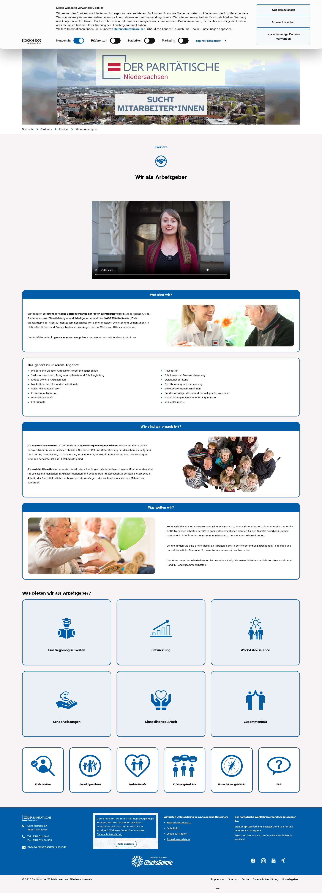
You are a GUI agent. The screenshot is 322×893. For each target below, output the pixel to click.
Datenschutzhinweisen (129, 29)
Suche (245, 879)
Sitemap (233, 879)
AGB (217, 888)
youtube (274, 860)
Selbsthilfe (173, 828)
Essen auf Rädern (177, 833)
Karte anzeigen (126, 844)
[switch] (115, 41)
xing (283, 860)
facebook (253, 860)
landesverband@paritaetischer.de (46, 847)
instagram (263, 860)
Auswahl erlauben (283, 22)
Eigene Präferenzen (208, 40)
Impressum (218, 879)
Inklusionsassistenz (178, 839)
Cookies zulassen (283, 9)
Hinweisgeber (290, 879)
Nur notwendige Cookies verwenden (283, 36)
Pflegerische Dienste (179, 822)
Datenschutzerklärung (109, 834)
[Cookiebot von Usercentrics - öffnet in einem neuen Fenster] (31, 41)
